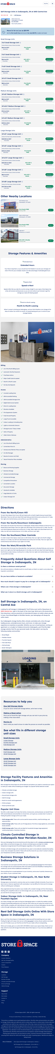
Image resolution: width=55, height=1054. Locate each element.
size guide (30, 921)
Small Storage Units (11, 738)
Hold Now (48, 47)
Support (4, 991)
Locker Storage (8, 740)
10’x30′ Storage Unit (10, 765)
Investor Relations (5, 958)
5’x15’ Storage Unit (9, 752)
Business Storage (5, 979)
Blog (2, 1002)
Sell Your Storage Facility (7, 960)
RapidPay (46, 3)
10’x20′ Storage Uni (10, 763)
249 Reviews (17, 15)
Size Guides (4, 996)
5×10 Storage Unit (9, 745)
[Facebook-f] (2, 952)
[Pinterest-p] (9, 952)
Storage (4, 972)
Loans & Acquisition (6, 962)
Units (50, 210)
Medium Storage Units (12, 749)
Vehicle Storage (5, 986)
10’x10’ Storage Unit (10, 754)
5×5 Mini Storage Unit (10, 742)
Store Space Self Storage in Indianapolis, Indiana (26, 1041)
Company (5, 955)
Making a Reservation (12, 713)
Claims (3, 1000)
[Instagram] (5, 952)
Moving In (8, 722)
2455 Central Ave (6, 611)
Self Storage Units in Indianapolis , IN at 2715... (26, 1047)
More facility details (17, 23)
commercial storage (36, 864)
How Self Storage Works (13, 706)
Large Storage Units (12, 759)
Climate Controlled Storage (8, 981)
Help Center (4, 993)
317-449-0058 (15, 21)
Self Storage (4, 977)
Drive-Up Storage (5, 983)
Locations (3, 975)
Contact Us (4, 998)
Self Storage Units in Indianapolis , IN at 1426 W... (26, 1044)
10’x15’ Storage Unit (10, 761)
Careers (3, 964)
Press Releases (5, 967)
